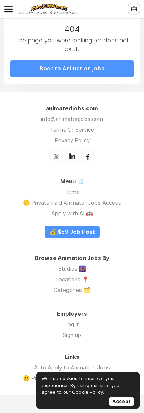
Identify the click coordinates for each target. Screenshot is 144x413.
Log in (72, 324)
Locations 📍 (72, 279)
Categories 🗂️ (72, 290)
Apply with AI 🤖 (72, 213)
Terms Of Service (72, 129)
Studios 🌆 (72, 268)
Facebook (88, 156)
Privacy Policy (72, 140)
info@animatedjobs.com (72, 118)
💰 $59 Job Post (72, 232)
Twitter (56, 156)
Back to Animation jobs (72, 68)
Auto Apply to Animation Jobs (72, 367)
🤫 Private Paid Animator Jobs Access (72, 202)
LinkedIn (72, 156)
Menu (10, 9)
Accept (121, 401)
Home (72, 191)
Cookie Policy (87, 392)
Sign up (72, 335)
